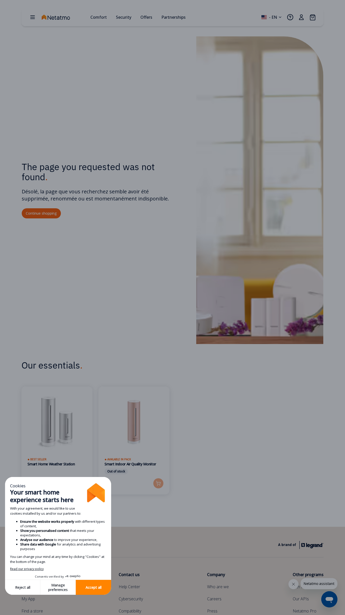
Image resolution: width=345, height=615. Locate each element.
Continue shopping (41, 213)
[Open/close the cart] (312, 17)
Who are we (218, 586)
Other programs (308, 574)
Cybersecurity (131, 599)
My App (28, 599)
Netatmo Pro (304, 611)
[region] (172, 446)
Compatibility (130, 611)
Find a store (32, 611)
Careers (214, 599)
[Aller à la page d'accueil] (64, 17)
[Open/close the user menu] (301, 17)
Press (212, 611)
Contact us (129, 574)
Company (216, 574)
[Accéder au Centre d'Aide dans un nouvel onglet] (290, 17)
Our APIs (301, 599)
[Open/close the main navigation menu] (33, 17)
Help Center (129, 586)
